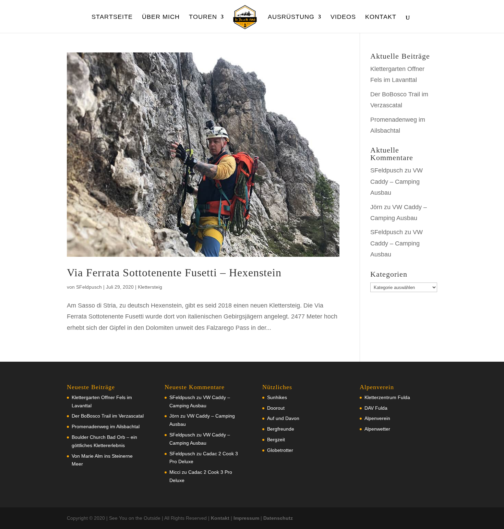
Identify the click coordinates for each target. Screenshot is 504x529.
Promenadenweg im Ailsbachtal (106, 426)
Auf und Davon (283, 418)
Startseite (112, 17)
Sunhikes (277, 397)
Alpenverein (377, 418)
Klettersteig (150, 287)
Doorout (276, 408)
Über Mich (161, 17)
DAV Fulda (375, 408)
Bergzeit (276, 439)
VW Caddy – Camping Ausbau (396, 181)
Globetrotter (280, 450)
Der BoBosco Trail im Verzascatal (108, 416)
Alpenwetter (377, 429)
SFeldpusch (89, 287)
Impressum (246, 518)
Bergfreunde (280, 429)
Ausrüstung (291, 17)
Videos (343, 17)
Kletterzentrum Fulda (387, 397)
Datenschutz (278, 518)
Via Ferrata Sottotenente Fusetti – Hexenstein (174, 272)
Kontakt (380, 17)
